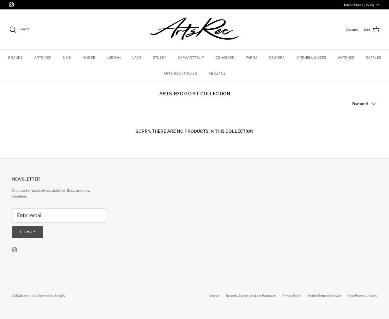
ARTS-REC (42, 57)
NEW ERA (277, 57)
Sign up (27, 232)
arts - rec (30, 295)
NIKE (67, 57)
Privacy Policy (291, 295)
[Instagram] (11, 4)
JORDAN (114, 57)
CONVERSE (224, 57)
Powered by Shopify (51, 295)
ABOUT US (216, 73)
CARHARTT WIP (190, 57)
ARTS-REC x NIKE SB (180, 73)
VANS (136, 57)
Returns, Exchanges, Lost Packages (251, 295)
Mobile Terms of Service (324, 295)
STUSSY (159, 57)
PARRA (251, 57)
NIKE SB (88, 57)
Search (214, 295)
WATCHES (346, 57)
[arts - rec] (194, 29)
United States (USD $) (359, 5)
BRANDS (15, 57)
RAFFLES (373, 57)
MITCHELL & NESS (311, 57)
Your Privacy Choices (362, 295)
